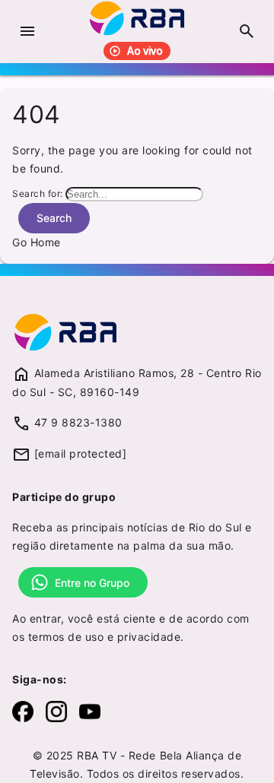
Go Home (36, 242)
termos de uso (66, 636)
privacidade (149, 636)
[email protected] (80, 453)
